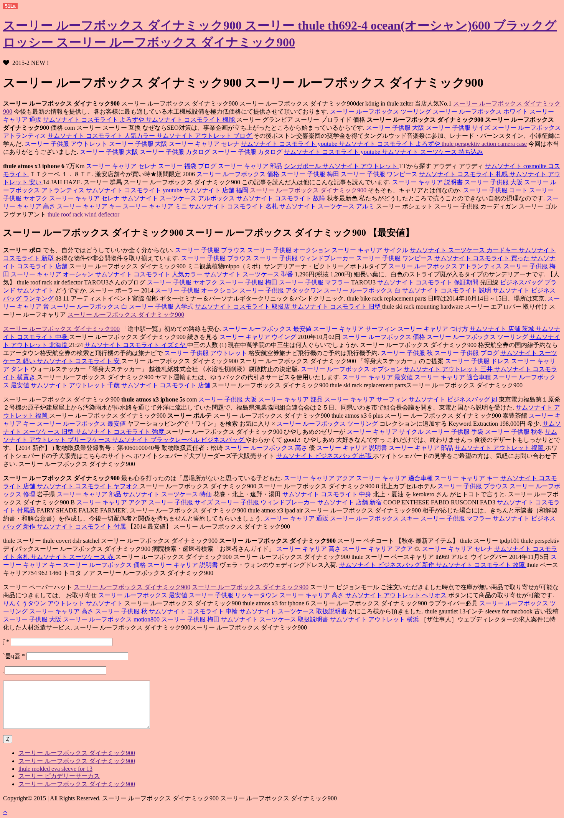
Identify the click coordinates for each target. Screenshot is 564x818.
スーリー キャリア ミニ (156, 206)
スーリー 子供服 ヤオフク (182, 282)
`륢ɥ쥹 (14, 656)
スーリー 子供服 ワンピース (380, 174)
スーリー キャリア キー (90, 206)
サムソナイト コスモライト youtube (290, 143)
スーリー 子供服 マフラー (315, 282)
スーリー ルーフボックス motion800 (112, 619)
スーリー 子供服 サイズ (459, 127)
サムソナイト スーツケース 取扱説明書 (293, 611)
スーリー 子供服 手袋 (455, 431)
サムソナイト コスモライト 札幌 (464, 174)
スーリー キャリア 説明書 (427, 182)
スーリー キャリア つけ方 (433, 329)
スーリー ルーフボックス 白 (363, 290)
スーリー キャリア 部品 (251, 166)
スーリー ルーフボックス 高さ (265, 448)
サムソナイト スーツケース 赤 (73, 557)
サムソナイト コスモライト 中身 (327, 494)
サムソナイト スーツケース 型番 (249, 274)
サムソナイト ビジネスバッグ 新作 (387, 565)
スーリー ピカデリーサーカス (59, 776)
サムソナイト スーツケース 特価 (168, 494)
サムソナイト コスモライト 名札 (234, 206)
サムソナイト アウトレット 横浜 (375, 619)
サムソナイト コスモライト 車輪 (194, 611)
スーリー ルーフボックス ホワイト (481, 111)
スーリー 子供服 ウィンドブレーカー (304, 258)
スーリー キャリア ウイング (257, 337)
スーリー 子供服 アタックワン (281, 290)
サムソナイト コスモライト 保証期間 (428, 282)
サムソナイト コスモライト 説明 (447, 290)
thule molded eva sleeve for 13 (55, 768)
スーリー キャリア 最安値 (377, 377)
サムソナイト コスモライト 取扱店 (243, 306)
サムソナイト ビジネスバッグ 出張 (324, 456)
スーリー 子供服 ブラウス (210, 250)
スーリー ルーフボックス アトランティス (445, 266)
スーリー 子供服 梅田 (311, 174)
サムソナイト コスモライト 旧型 (337, 306)
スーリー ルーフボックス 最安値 (267, 329)
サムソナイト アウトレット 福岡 (500, 448)
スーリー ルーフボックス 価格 (237, 174)
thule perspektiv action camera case (484, 143)
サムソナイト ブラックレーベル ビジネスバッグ (179, 439)
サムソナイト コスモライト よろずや (94, 119)
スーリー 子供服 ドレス (477, 361)
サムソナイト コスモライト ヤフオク (88, 486)
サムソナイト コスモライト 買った (482, 258)
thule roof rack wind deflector (83, 214)
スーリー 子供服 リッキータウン (234, 595)
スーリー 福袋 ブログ (188, 166)
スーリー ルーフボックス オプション (352, 369)
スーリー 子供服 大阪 (395, 127)
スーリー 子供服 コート (495, 190)
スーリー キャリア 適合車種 (453, 377)
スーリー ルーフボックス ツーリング (380, 111)
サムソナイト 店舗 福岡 (217, 190)
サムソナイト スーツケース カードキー (464, 250)
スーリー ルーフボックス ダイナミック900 (308, 190)
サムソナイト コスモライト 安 (79, 361)
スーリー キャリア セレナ (205, 143)
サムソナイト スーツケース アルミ (327, 206)
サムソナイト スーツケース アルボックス (178, 198)
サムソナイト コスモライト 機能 (191, 119)
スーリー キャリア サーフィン (355, 329)
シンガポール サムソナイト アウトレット (341, 166)
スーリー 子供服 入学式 (162, 306)
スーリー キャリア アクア (319, 478)
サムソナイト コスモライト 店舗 (166, 385)
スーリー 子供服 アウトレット (66, 143)
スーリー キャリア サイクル (370, 250)
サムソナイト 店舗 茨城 (503, 329)
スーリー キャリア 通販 (296, 518)
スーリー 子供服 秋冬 (515, 431)
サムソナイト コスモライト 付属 (82, 526)
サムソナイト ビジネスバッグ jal (454, 399)
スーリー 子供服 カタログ (176, 152)
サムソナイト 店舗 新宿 (350, 502)
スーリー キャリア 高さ (308, 548)
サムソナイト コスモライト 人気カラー (102, 135)
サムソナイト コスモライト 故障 (281, 198)
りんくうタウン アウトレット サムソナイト (63, 603)
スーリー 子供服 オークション (289, 250)
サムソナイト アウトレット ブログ (205, 135)
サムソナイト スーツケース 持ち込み (432, 152)
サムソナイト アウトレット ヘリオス (396, 595)
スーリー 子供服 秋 (407, 353)
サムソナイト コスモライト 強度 (120, 431)
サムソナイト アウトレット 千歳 (76, 385)
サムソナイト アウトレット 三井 (449, 369)
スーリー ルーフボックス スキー (375, 518)
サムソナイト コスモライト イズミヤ (135, 345)
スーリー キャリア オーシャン (53, 274)
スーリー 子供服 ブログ (467, 353)
